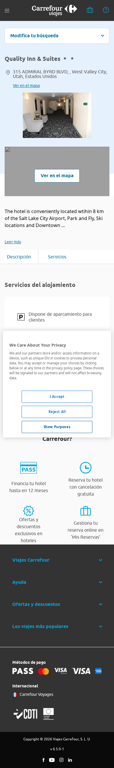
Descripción (19, 256)
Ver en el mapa (26, 85)
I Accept (57, 397)
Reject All (57, 412)
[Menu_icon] (7, 10)
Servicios (57, 256)
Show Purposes (57, 427)
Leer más (13, 242)
